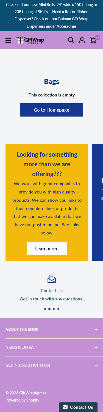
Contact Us (80, 407)
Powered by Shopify (22, 400)
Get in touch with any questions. (51, 298)
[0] (93, 40)
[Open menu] (8, 40)
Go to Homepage (51, 110)
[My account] (82, 40)
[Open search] (71, 40)
